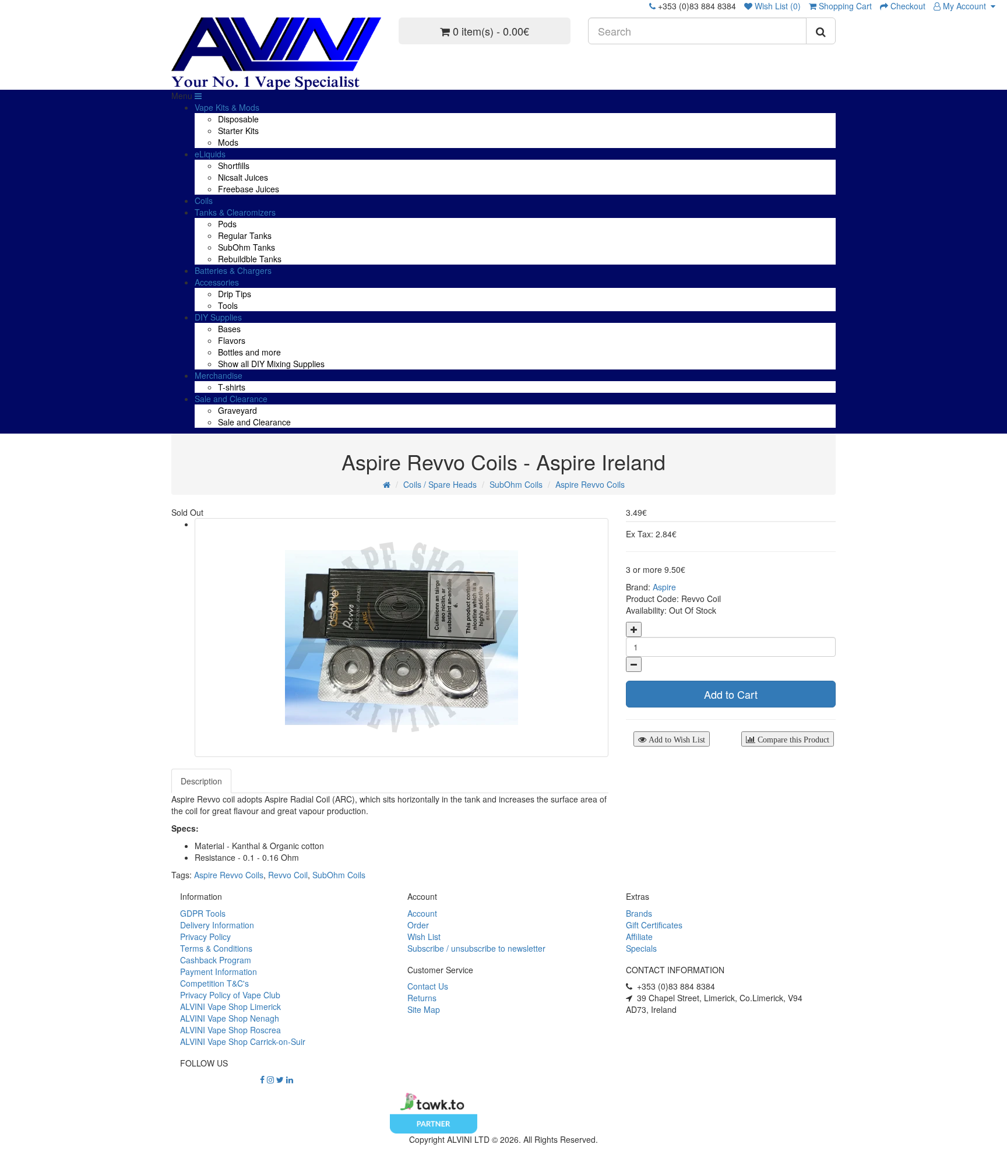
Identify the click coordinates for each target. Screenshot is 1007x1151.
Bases (229, 329)
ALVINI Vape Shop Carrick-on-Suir (242, 1041)
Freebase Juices (248, 189)
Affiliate (639, 936)
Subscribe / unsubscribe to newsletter (476, 948)
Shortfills (233, 165)
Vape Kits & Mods (227, 107)
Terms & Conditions (216, 948)
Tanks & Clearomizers (235, 212)
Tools (228, 305)
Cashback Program (215, 960)
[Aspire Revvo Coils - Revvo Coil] (401, 637)
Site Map (423, 1009)
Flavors (231, 340)
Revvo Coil (288, 875)
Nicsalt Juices (243, 177)
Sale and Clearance (231, 398)
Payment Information (218, 971)
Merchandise (218, 375)
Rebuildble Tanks (249, 259)
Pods (227, 224)
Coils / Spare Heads (440, 484)
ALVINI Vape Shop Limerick (230, 1006)
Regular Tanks (245, 235)
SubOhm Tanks (246, 247)
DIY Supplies (218, 317)
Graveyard (237, 410)
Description (201, 781)
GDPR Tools (203, 913)
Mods (228, 142)
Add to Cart (731, 694)
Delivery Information (217, 925)
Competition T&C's (214, 983)
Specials (641, 948)
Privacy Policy (205, 936)
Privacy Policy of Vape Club (230, 995)
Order (418, 925)
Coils (204, 200)
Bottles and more (249, 352)
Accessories (217, 282)
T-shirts (231, 387)
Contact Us (427, 986)
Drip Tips (234, 294)
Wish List (424, 936)
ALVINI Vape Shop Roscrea (230, 1030)
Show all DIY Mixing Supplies (271, 363)
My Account (966, 6)
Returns (421, 998)
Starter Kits (238, 130)
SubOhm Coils (516, 484)
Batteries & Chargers (233, 270)
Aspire (664, 587)
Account (422, 913)
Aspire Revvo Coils (590, 484)
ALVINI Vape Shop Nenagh (229, 1018)
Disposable (238, 119)
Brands (639, 913)
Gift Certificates (654, 925)
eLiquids (210, 154)
